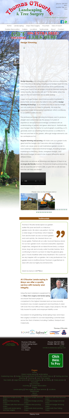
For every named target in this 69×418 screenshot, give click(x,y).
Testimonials (44, 29)
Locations (33, 29)
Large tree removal (21, 380)
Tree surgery (29, 389)
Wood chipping (35, 380)
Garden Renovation (12, 29)
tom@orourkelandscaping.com (55, 17)
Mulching (26, 386)
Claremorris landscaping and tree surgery (12, 409)
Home (9, 26)
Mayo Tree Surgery (33, 26)
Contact (61, 29)
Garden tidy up (47, 376)
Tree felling (47, 380)
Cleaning (30, 378)
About (53, 29)
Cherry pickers (59, 380)
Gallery (24, 29)
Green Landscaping (28, 374)
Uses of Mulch (57, 26)
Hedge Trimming (22, 376)
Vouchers (45, 26)
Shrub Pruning (35, 376)
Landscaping (19, 26)
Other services (41, 389)
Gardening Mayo (7, 376)
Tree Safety (8, 380)
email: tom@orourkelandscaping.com (54, 347)
